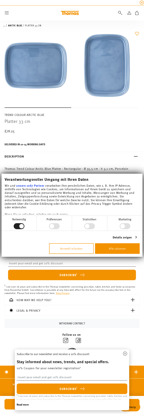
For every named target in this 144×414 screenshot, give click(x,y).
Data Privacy (62, 292)
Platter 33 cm (33, 25)
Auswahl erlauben (71, 248)
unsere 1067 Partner (30, 185)
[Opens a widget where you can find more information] (130, 407)
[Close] (125, 353)
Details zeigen (122, 237)
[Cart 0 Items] (137, 13)
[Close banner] (142, 2)
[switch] (54, 226)
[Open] (119, 13)
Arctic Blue (15, 25)
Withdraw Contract (72, 323)
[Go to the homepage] (70, 13)
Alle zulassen (117, 248)
